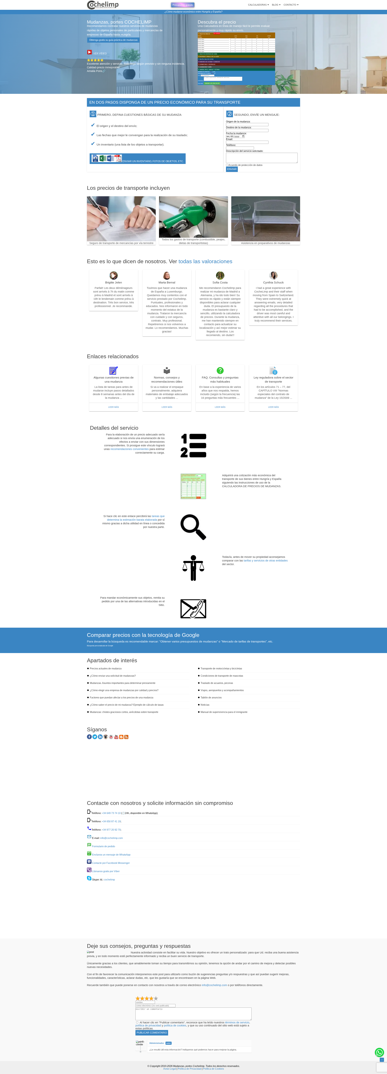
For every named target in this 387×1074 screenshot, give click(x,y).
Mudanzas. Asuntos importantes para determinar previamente (122, 683)
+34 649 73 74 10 (111, 813)
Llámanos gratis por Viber (106, 871)
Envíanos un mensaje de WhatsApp (111, 854)
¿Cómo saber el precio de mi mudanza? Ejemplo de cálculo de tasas (127, 705)
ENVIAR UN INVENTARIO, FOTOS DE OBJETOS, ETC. (153, 161)
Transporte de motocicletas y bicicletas (221, 668)
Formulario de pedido (103, 846)
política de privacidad (148, 1025)
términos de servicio (237, 1022)
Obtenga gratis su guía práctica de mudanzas (113, 40)
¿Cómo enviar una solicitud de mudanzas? (113, 675)
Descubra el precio (217, 21)
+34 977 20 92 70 (111, 829)
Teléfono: (231, 145)
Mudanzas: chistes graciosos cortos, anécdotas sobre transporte (124, 712)
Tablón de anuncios (211, 697)
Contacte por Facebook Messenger (111, 863)
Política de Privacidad (189, 1069)
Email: (229, 139)
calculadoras (257, 4)
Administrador (156, 1043)
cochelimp (109, 879)
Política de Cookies (213, 1069)
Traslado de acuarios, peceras (217, 683)
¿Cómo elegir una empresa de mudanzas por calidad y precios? (124, 690)
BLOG (275, 4)
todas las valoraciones (205, 261)
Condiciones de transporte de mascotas (222, 675)
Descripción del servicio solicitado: (244, 151)
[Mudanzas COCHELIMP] (103, 5)
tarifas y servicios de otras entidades (266, 560)
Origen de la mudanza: (238, 121)
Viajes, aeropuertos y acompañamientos (222, 690)
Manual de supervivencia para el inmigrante (224, 712)
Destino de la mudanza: (238, 127)
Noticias (205, 705)
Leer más (113, 407)
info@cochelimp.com (111, 838)
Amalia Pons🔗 (96, 71)
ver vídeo (100, 53)
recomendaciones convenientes (130, 449)
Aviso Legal (169, 1069)
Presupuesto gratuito (182, 5)
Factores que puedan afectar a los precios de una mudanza (121, 697)
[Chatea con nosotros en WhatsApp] (379, 1052)
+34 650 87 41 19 (111, 821)
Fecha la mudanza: (236, 133)
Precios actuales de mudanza (106, 668)
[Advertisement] (193, 771)
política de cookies (175, 1025)
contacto (290, 4)
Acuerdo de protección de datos (245, 165)
